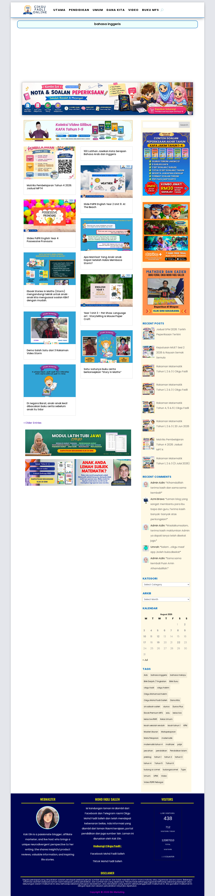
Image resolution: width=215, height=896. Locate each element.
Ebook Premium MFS (153, 713)
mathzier (170, 744)
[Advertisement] (107, 55)
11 (151, 636)
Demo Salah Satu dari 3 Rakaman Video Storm (47, 352)
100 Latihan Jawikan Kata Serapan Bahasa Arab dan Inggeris (105, 153)
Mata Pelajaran (151, 738)
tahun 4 (147, 763)
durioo (166, 706)
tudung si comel (152, 769)
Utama (59, 10)
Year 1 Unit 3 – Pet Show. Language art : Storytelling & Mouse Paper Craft (105, 316)
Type (183, 769)
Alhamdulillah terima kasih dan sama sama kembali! (168, 488)
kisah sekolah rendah (154, 725)
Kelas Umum (166, 719)
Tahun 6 (170, 763)
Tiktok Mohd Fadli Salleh (107, 861)
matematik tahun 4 (153, 744)
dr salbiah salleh (152, 706)
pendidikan (161, 750)
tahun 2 (168, 757)
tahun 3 (178, 757)
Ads (146, 675)
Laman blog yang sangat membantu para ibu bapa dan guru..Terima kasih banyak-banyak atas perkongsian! (169, 509)
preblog (147, 757)
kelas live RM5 (150, 719)
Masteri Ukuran (151, 731)
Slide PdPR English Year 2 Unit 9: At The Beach (104, 205)
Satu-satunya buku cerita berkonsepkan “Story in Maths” (102, 370)
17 (144, 642)
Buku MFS (150, 10)
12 (158, 636)
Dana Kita (116, 10)
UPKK (156, 776)
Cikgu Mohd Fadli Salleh (155, 700)
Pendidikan (79, 10)
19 (158, 642)
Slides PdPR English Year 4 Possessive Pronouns (43, 240)
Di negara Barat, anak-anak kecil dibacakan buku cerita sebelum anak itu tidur (47, 406)
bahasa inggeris (159, 675)
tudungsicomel (170, 769)
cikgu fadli (149, 687)
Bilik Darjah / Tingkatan (155, 681)
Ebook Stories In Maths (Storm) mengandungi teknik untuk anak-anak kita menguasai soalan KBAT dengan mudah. (48, 296)
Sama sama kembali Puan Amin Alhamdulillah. (165, 563)
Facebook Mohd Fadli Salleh (107, 854)
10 (144, 636)
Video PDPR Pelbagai (153, 782)
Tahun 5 (159, 763)
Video (133, 10)
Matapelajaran (168, 731)
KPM (185, 725)
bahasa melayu (178, 675)
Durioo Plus (178, 706)
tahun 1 (157, 757)
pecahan (148, 750)
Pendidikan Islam (178, 750)
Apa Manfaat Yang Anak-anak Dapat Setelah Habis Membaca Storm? (103, 260)
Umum (98, 10)
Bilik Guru (173, 681)
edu (168, 713)
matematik (167, 738)
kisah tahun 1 (174, 725)
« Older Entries (32, 423)
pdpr (179, 744)
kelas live (177, 713)
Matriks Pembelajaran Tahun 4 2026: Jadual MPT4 (49, 187)
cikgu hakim (163, 687)
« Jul (145, 660)
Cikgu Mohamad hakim (155, 694)
